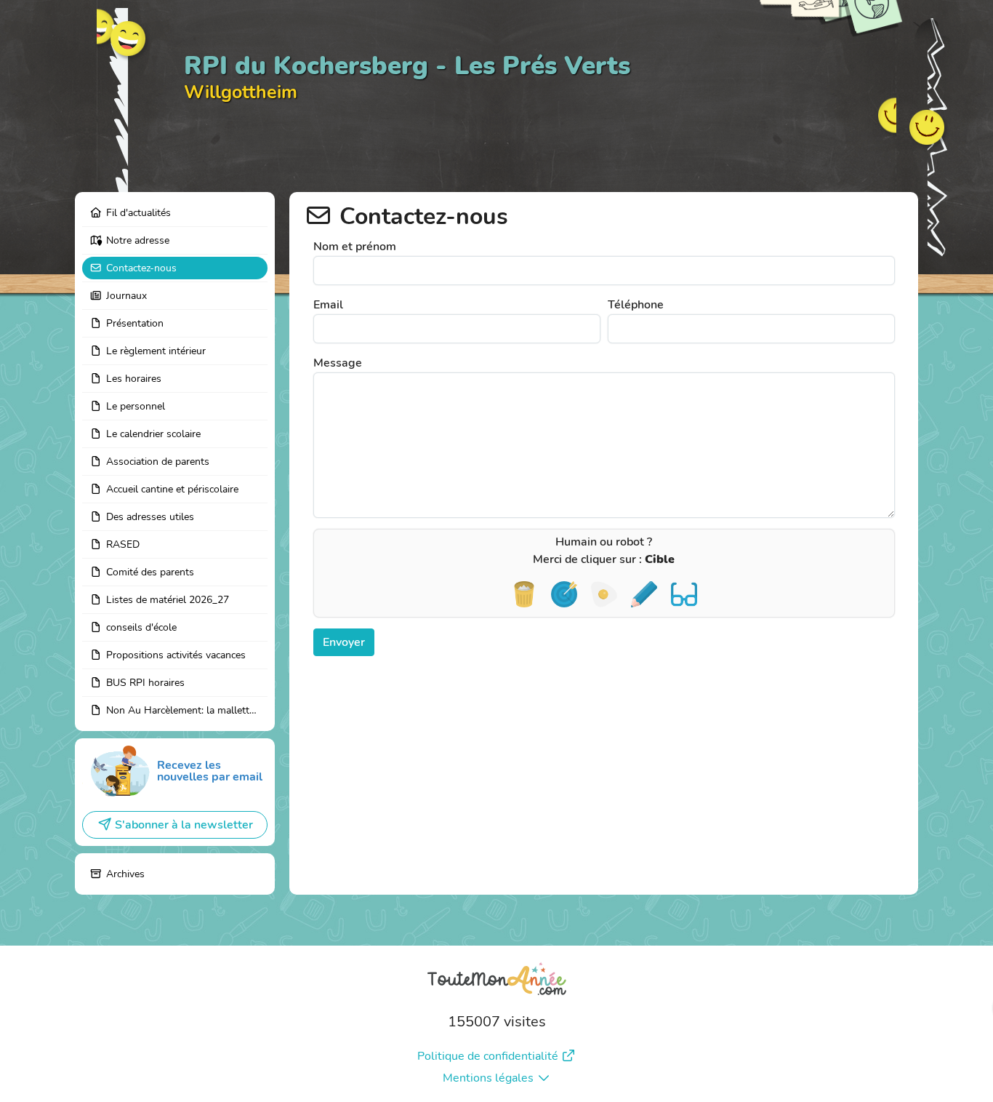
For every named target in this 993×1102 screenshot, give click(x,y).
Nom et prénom (354, 246)
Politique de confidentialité (487, 1056)
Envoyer (344, 642)
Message (337, 363)
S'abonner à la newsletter (184, 825)
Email (328, 305)
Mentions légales (488, 1078)
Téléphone (636, 305)
